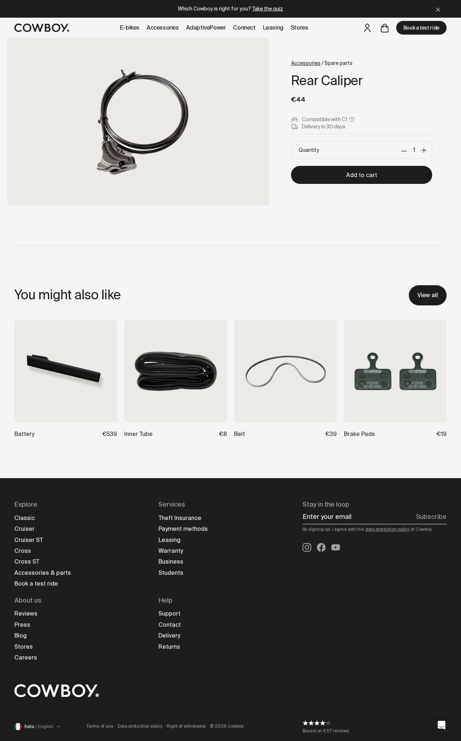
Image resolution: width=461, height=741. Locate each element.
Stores (23, 646)
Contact (169, 624)
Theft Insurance (179, 518)
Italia (38, 726)
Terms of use (99, 726)
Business (170, 561)
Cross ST (26, 561)
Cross (22, 551)
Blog (20, 635)
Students (170, 573)
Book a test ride (421, 28)
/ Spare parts (322, 63)
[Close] (438, 9)
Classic (24, 518)
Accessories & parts (42, 573)
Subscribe (431, 516)
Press (22, 624)
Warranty (170, 551)
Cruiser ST (28, 540)
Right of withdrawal (186, 726)
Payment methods (183, 529)
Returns (169, 646)
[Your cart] (384, 27)
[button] (441, 725)
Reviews (25, 613)
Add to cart (361, 175)
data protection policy (387, 529)
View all (427, 295)
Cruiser (24, 529)
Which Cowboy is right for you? (230, 8)
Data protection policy (140, 726)
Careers (25, 657)
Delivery (169, 635)
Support (169, 613)
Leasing (169, 540)
